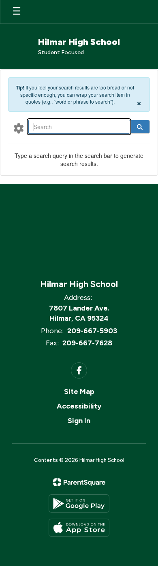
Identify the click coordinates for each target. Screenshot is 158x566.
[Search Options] (19, 128)
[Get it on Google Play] (79, 503)
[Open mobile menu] (16, 11)
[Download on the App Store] (79, 528)
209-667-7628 (87, 342)
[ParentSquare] (79, 482)
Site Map (79, 391)
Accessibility (79, 406)
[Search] (140, 127)
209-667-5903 (92, 330)
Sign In (79, 420)
